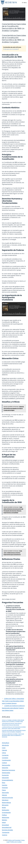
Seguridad (5, 825)
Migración (5, 805)
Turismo (4, 835)
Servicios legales (7, 830)
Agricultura (5, 743)
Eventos (4, 785)
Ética (3, 783)
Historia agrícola (7, 797)
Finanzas (5, 787)
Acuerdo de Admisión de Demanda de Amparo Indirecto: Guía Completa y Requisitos (14, 731)
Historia (4, 795)
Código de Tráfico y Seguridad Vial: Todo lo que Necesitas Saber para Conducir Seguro (13, 701)
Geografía (5, 792)
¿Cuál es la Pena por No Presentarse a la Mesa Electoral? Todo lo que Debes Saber (14, 727)
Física (4, 790)
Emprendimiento (7, 780)
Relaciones (5, 817)
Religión (4, 820)
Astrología (5, 745)
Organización (6, 812)
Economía (5, 775)
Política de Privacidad (14, 840)
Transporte (5, 832)
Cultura (4, 763)
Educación (5, 778)
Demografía (6, 765)
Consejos (5, 758)
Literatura (5, 800)
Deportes (5, 768)
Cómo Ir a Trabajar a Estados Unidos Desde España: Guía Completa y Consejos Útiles (13, 720)
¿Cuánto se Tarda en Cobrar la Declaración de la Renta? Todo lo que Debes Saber (13, 708)
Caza (3, 748)
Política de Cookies (16, 842)
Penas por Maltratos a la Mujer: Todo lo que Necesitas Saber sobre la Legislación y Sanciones (13, 735)
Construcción (6, 760)
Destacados (6, 773)
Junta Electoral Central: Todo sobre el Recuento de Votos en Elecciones (11, 724)
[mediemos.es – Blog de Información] (9, 2)
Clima (4, 753)
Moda (4, 807)
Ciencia (4, 750)
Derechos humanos (8, 770)
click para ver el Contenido (11, 49)
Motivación (5, 810)
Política (4, 815)
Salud (4, 822)
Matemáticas (6, 802)
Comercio (5, 755)
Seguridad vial (6, 827)
